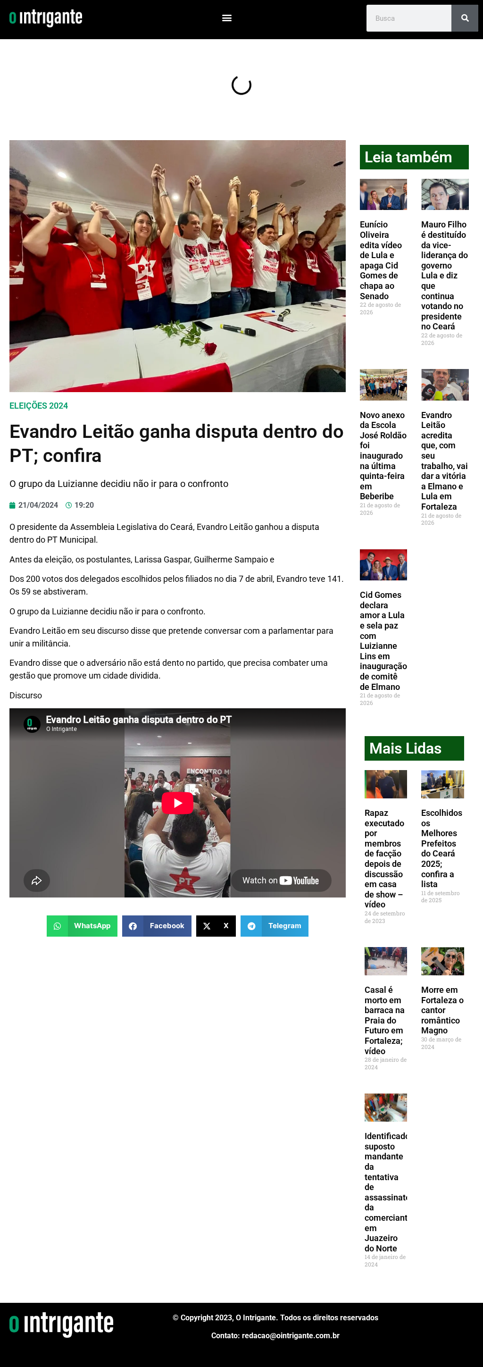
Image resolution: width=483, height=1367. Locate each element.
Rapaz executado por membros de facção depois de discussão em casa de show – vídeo (384, 858)
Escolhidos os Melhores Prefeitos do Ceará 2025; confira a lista (441, 848)
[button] (226, 17)
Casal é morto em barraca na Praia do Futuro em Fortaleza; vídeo (385, 1020)
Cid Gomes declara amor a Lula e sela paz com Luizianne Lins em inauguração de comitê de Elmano (383, 640)
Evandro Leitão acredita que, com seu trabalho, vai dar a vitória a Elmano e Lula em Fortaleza (444, 461)
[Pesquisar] (464, 18)
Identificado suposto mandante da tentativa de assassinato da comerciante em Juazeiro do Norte (388, 1192)
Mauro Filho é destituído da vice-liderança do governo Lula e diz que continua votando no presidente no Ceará (444, 275)
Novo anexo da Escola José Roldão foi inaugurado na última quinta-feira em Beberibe (383, 456)
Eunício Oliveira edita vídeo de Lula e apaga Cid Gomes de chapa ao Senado (381, 260)
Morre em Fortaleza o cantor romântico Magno (442, 1010)
